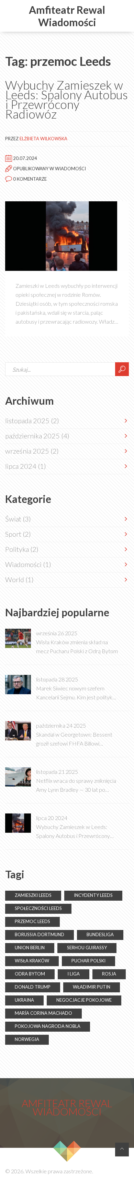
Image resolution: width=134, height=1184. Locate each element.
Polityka (21, 549)
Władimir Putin (91, 987)
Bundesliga (100, 934)
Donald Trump (33, 987)
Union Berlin (30, 947)
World (19, 579)
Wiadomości (70, 168)
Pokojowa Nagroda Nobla (47, 1026)
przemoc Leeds (32, 921)
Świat (18, 518)
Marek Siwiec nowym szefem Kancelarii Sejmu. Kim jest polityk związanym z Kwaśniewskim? (74, 693)
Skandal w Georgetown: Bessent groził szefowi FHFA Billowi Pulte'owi (74, 739)
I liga (73, 973)
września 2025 (32, 450)
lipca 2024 (25, 466)
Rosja (109, 973)
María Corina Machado (43, 1013)
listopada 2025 (32, 420)
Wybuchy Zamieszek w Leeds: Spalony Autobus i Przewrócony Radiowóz (66, 99)
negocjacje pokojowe (84, 1000)
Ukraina (24, 1000)
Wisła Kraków (32, 960)
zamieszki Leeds (33, 895)
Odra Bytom (30, 973)
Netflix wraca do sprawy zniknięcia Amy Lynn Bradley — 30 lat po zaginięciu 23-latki (76, 785)
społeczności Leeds (38, 908)
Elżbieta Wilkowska (43, 138)
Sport (18, 533)
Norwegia (27, 1039)
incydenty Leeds (93, 895)
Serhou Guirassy (87, 947)
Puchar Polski (88, 960)
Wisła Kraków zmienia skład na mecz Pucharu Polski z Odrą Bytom (77, 646)
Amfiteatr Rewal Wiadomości (67, 15)
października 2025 (37, 435)
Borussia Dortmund (39, 934)
